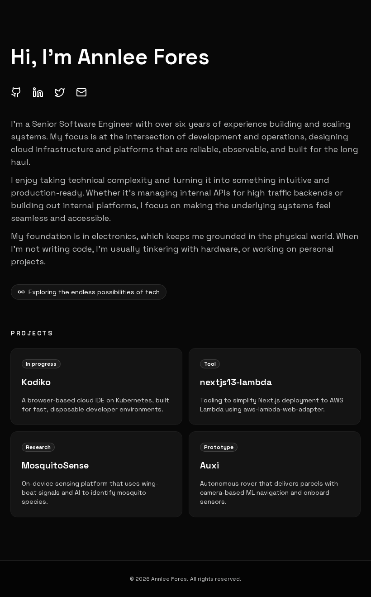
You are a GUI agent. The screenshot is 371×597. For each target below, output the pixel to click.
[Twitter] (59, 92)
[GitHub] (16, 92)
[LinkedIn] (38, 92)
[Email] (81, 92)
